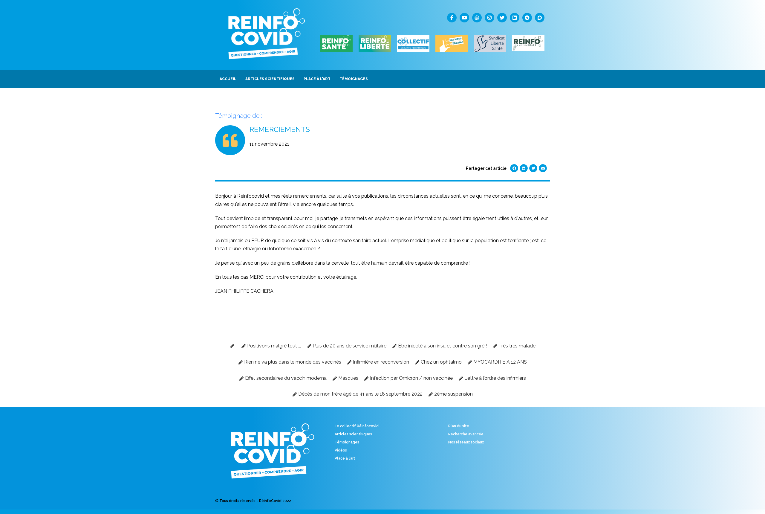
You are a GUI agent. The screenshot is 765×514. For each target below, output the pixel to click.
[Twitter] (502, 17)
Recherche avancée (466, 434)
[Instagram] (489, 17)
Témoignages (347, 442)
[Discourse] (539, 17)
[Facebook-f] (452, 17)
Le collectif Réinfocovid (357, 426)
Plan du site (458, 426)
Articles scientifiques (353, 434)
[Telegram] (527, 17)
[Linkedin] (514, 17)
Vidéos (341, 450)
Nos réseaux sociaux (466, 442)
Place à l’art (345, 458)
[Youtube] (464, 17)
